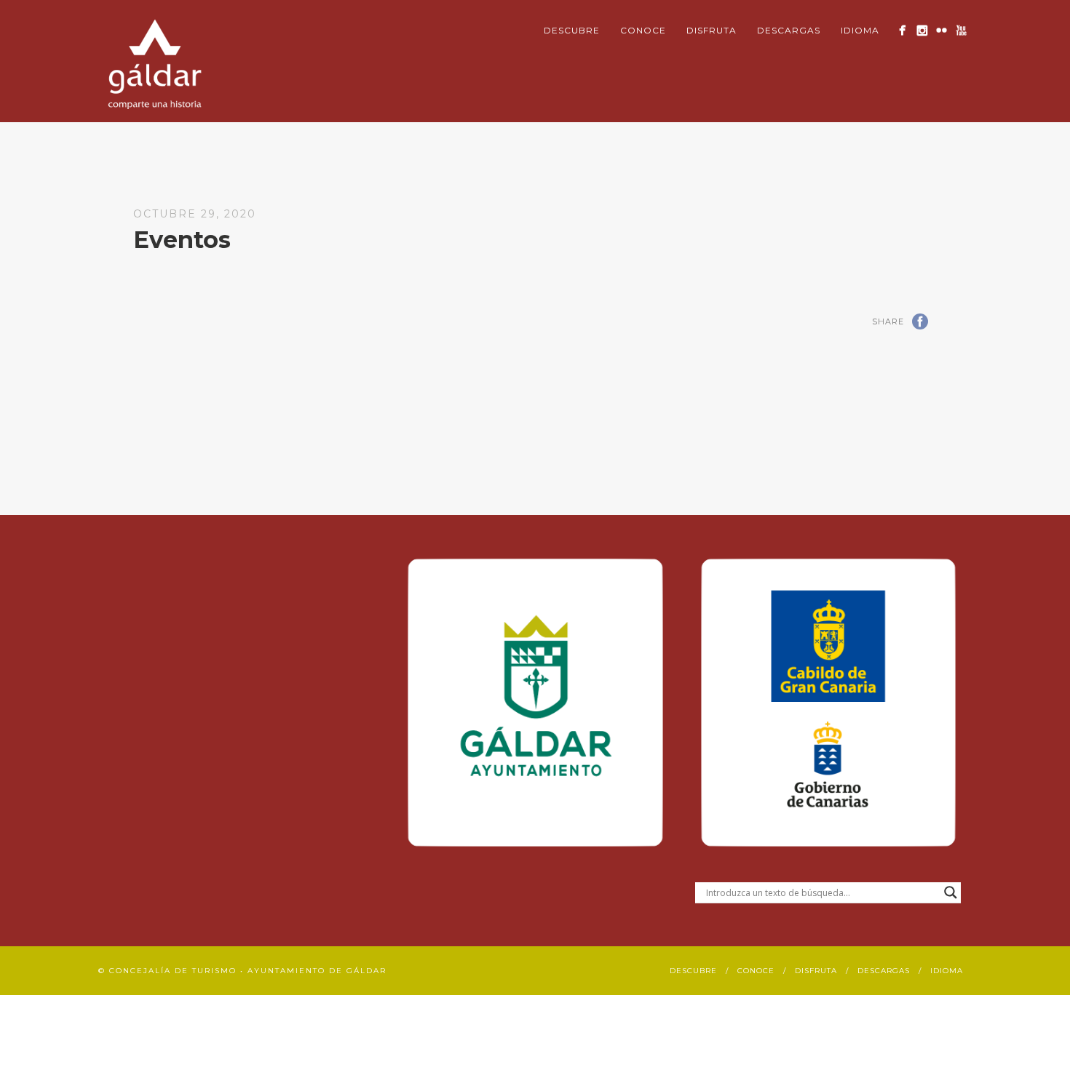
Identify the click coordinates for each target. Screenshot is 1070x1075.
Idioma (860, 30)
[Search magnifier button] (950, 892)
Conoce (643, 30)
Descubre (572, 30)
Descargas (788, 30)
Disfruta (711, 30)
